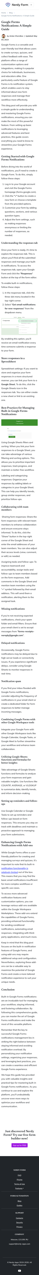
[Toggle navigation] (31, 5)
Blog (19, 1201)
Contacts (19, 1218)
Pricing (19, 1180)
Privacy (19, 1227)
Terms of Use (19, 1184)
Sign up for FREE (19, 1145)
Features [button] (18, 1188)
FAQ (19, 1175)
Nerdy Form (20, 4)
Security (19, 1222)
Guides (19, 1205)
